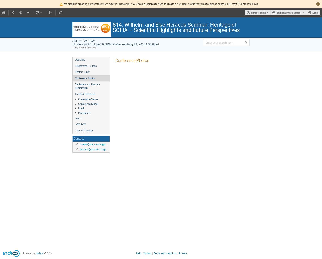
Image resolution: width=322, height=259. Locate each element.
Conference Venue (88, 99)
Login (315, 12)
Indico (39, 253)
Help (138, 253)
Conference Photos (85, 78)
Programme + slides (86, 66)
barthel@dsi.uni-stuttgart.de (95, 144)
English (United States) (289, 12)
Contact (147, 253)
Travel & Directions (85, 94)
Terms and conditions (165, 253)
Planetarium (84, 113)
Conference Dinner (88, 104)
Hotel (81, 108)
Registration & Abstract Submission (87, 86)
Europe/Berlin (258, 12)
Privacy (183, 253)
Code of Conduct (84, 130)
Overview (80, 59)
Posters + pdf (82, 71)
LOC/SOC (80, 124)
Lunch (78, 118)
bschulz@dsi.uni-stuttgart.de (95, 149)
